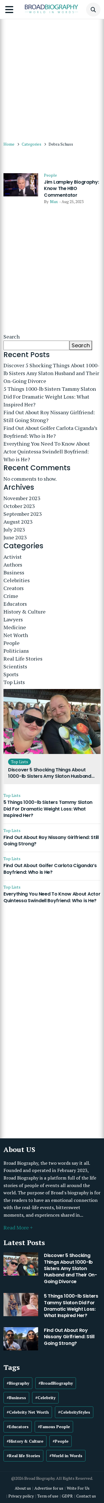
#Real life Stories (23, 1455)
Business (13, 572)
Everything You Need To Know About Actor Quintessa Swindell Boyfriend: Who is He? (46, 451)
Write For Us (78, 1488)
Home (8, 144)
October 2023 (19, 505)
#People (60, 1441)
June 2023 (15, 537)
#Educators (18, 1426)
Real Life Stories (22, 658)
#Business (16, 1397)
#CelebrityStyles (74, 1412)
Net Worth (15, 635)
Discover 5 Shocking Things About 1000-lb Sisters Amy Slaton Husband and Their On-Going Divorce (51, 373)
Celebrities (16, 580)
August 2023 (18, 521)
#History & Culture (25, 1441)
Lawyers (13, 619)
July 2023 (14, 529)
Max (54, 201)
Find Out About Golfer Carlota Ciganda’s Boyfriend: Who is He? (50, 431)
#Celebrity (45, 1397)
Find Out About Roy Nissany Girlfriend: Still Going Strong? (49, 416)
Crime (10, 595)
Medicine (14, 627)
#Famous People (54, 1426)
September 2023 (22, 513)
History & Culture (24, 611)
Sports (10, 674)
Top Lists (14, 682)
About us (23, 1488)
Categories (31, 144)
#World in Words (65, 1455)
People (50, 175)
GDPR (67, 1496)
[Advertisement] (52, 77)
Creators (13, 588)
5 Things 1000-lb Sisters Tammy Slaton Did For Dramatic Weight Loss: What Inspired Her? (49, 396)
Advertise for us (48, 1488)
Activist (12, 556)
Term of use (47, 1496)
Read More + (18, 1227)
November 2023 (21, 498)
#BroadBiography (55, 1383)
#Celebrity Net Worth (28, 1412)
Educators (15, 603)
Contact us (86, 1496)
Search (11, 336)
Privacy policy (21, 1496)
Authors (12, 564)
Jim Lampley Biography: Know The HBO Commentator (71, 188)
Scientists (15, 666)
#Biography (18, 1383)
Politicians (16, 650)
